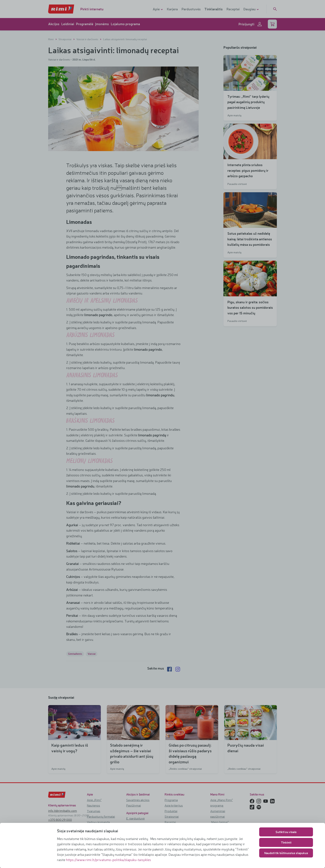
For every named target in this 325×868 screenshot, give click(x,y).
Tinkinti (286, 842)
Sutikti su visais (286, 832)
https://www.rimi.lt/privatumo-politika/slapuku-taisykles (108, 860)
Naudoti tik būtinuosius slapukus (286, 853)
